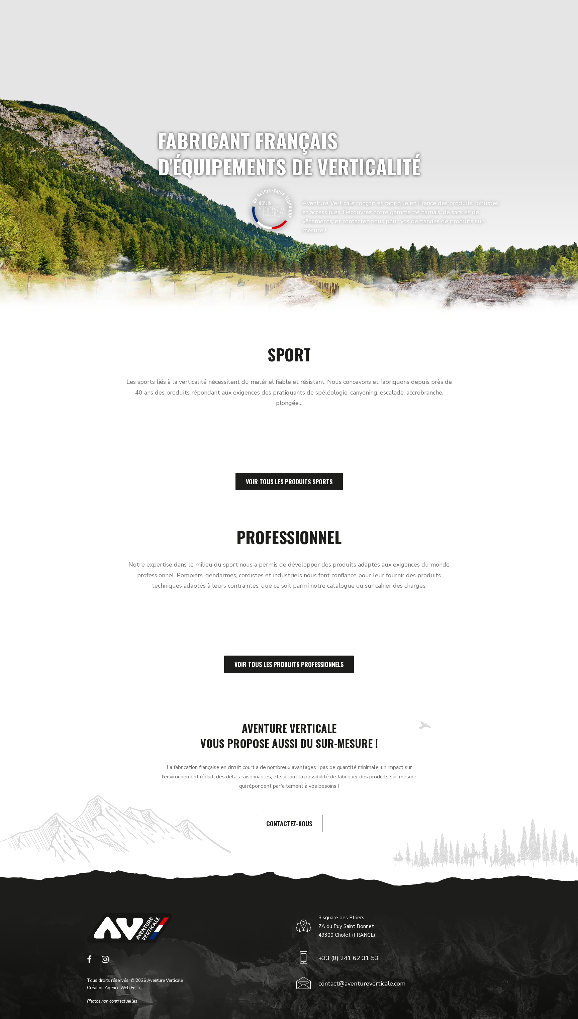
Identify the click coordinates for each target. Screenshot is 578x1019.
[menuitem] (193, 21)
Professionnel (232, 21)
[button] (89, 961)
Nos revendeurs (388, 21)
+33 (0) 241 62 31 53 (348, 958)
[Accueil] (129, 928)
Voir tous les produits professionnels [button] (289, 664)
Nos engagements (335, 21)
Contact (434, 21)
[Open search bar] (536, 21)
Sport (190, 21)
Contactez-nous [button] (289, 823)
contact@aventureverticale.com (361, 984)
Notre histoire (285, 21)
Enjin (135, 988)
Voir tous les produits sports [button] (289, 481)
